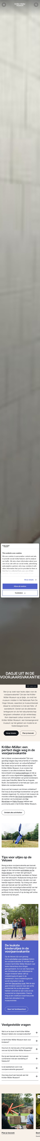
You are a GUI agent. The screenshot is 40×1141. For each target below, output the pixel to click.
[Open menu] (4, 4)
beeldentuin (28, 775)
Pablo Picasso (18, 801)
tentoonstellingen (22, 773)
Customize (19, 593)
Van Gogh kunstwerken (24, 796)
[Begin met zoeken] (36, 4)
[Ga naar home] (20, 4)
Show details (29, 580)
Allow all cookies (20, 586)
